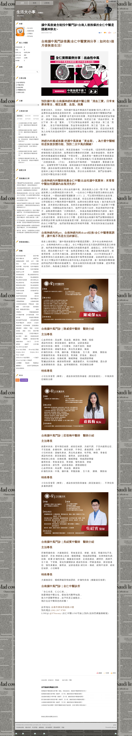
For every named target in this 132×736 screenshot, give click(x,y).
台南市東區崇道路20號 (62, 607)
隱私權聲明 (57, 727)
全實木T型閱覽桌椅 (33, 365)
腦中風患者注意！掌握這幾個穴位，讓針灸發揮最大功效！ (28, 199)
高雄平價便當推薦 (21, 296)
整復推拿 (18, 325)
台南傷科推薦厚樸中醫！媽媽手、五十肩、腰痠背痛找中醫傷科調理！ (62, 702)
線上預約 (18, 336)
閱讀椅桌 (36, 363)
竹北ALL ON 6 (20, 352)
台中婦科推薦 (30, 315)
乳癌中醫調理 (35, 266)
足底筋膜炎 (35, 325)
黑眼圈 (25, 339)
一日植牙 (36, 357)
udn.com (114, 727)
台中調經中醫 (20, 315)
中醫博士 (18, 312)
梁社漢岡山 (19, 277)
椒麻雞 (37, 293)
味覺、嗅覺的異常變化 (22, 309)
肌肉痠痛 (36, 306)
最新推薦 (36, 116)
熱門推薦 (36, 119)
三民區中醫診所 (34, 333)
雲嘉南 (57, 680)
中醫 (70, 680)
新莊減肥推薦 (35, 320)
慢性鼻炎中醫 (35, 339)
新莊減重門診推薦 (21, 320)
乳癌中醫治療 (20, 269)
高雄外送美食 (35, 288)
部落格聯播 (24, 380)
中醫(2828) (20, 85)
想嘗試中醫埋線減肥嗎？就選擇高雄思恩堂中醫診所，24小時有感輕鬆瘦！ (28, 226)
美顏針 (26, 328)
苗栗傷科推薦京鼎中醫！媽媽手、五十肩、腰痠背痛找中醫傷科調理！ (28, 132)
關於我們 (28, 727)
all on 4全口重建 (21, 349)
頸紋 (31, 328)
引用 (107, 673)
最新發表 (19, 116)
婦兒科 (29, 323)
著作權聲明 (48, 727)
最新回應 (28, 116)
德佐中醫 (36, 331)
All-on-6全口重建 (34, 349)
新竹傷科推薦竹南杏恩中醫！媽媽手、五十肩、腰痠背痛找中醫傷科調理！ (63, 699)
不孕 (37, 315)
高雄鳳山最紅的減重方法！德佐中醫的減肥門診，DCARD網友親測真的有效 (28, 211)
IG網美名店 (19, 293)
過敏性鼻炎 (19, 341)
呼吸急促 (31, 304)
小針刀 (29, 341)
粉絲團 (20, 734)
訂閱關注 (30, 33)
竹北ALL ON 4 (34, 352)
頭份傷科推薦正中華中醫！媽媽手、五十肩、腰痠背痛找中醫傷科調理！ (62, 696)
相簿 (34, 3)
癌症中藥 (26, 266)
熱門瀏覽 (19, 119)
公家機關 (18, 363)
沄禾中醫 (36, 344)
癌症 (17, 264)
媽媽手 (27, 344)
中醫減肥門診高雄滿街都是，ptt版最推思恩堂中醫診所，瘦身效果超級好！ (28, 184)
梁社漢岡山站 (35, 280)
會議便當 (36, 272)
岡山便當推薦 (35, 282)
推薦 (100, 673)
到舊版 (40, 12)
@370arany (55, 613)
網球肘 (18, 344)
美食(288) (20, 87)
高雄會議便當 (20, 274)
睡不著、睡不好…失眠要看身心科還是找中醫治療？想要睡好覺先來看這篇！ (28, 231)
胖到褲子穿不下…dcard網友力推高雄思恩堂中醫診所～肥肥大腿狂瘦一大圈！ (28, 216)
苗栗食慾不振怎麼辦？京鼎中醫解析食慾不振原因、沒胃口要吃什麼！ (28, 146)
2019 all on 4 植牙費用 (22, 357)
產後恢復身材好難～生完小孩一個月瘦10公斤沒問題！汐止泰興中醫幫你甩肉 (28, 194)
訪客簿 (46, 3)
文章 (22, 3)
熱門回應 (28, 119)
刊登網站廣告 (20, 727)
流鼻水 (18, 339)
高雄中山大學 (20, 272)
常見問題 (34, 727)
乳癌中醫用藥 (35, 269)
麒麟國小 (18, 365)
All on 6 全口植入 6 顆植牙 (24, 360)
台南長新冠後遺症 (21, 304)
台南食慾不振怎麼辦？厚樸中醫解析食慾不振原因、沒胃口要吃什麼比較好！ (64, 705)
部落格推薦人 (24, 242)
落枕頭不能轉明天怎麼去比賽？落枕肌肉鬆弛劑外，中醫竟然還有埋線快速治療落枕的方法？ (28, 205)
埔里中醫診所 (35, 298)
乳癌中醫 (18, 266)
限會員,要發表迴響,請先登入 (49, 716)
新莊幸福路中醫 (20, 256)
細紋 (24, 331)
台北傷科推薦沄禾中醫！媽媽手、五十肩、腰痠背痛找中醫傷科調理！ (28, 125)
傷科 (26, 336)
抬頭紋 (18, 331)
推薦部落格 (30, 31)
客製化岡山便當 (20, 285)
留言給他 (30, 36)
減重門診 (36, 258)
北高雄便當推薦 (20, 298)
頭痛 (37, 304)
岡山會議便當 (35, 285)
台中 (32, 261)
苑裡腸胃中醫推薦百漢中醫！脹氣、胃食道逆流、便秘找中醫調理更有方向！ (28, 160)
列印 (114, 673)
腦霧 (17, 306)
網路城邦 (111, 734)
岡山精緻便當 (20, 288)
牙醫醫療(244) (21, 90)
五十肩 (37, 341)
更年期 (18, 317)
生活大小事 (26, 12)
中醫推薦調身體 (34, 312)
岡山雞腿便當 (35, 277)
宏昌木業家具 (20, 368)
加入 (106, 734)
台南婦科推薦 (35, 301)
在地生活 (50, 680)
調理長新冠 (19, 333)
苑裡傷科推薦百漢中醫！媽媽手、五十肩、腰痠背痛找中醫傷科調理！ (62, 694)
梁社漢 (37, 296)
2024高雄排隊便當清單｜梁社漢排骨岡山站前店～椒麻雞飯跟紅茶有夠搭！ (28, 189)
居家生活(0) (20, 92)
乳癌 (24, 264)
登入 (102, 734)
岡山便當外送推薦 (21, 280)
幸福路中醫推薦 (34, 317)
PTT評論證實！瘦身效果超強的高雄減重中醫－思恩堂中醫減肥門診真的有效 (28, 221)
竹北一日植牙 (20, 355)
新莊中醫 (36, 256)
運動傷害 (18, 328)
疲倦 (37, 309)
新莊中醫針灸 (20, 258)
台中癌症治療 (35, 264)
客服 (63, 727)
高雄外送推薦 (20, 290)
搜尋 (37, 71)
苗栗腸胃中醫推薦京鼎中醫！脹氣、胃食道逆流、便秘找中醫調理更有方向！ (64, 691)
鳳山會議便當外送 (33, 274)
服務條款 (41, 727)
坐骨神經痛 (26, 325)
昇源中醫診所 (20, 323)
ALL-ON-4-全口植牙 (22, 347)
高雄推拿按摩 (35, 336)
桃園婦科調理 (20, 261)
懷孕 (27, 261)
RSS (17, 380)
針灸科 (37, 323)
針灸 (29, 331)
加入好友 (30, 28)
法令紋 (37, 328)
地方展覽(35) (21, 82)
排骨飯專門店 (35, 290)
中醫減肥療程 (20, 301)
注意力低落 (26, 306)
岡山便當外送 (20, 282)
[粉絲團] (16, 734)
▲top (114, 725)
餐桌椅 (27, 363)
